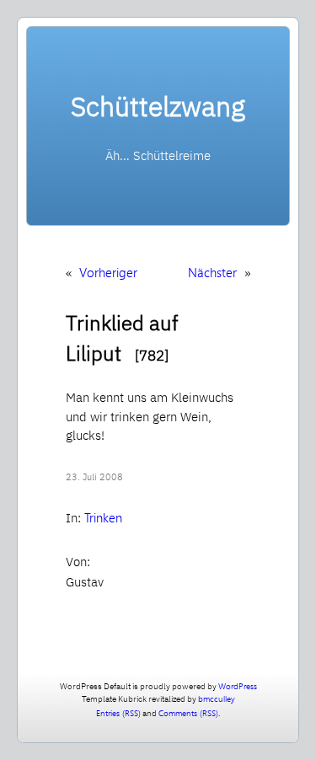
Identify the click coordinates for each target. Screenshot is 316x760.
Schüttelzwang (158, 106)
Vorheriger (108, 272)
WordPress (237, 686)
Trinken (103, 517)
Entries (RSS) (118, 713)
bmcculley (216, 698)
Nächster (212, 272)
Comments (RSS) (188, 713)
